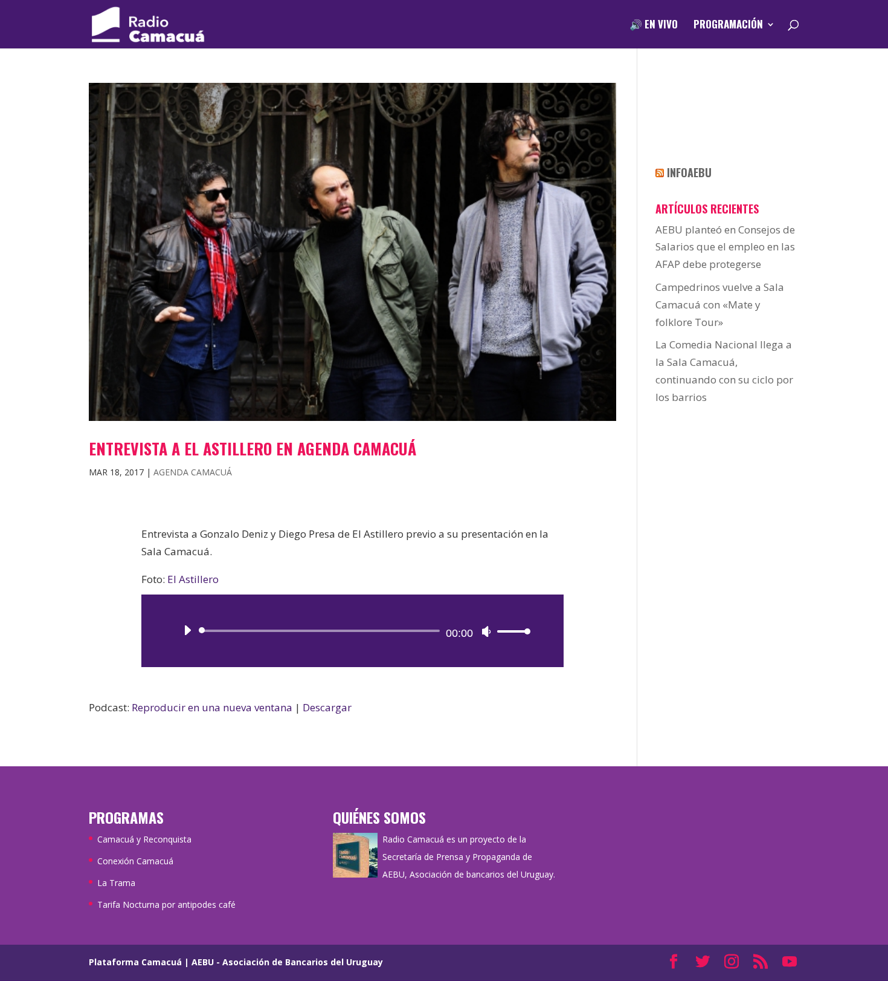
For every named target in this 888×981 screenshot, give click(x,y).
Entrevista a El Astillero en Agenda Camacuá (252, 448)
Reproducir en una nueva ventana (212, 707)
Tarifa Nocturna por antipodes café (166, 904)
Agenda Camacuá (192, 472)
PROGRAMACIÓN (728, 25)
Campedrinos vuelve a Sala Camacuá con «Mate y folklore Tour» (719, 304)
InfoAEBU (689, 172)
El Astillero (193, 579)
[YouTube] (789, 962)
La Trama (116, 882)
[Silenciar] (486, 631)
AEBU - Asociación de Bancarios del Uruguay (287, 962)
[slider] (510, 631)
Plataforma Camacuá (135, 962)
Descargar (327, 707)
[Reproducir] (187, 630)
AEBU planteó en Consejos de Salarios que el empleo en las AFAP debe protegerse (725, 247)
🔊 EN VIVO (653, 25)
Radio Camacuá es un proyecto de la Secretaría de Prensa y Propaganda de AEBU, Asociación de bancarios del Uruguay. (468, 856)
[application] (352, 631)
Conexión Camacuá (135, 861)
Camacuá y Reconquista (144, 839)
